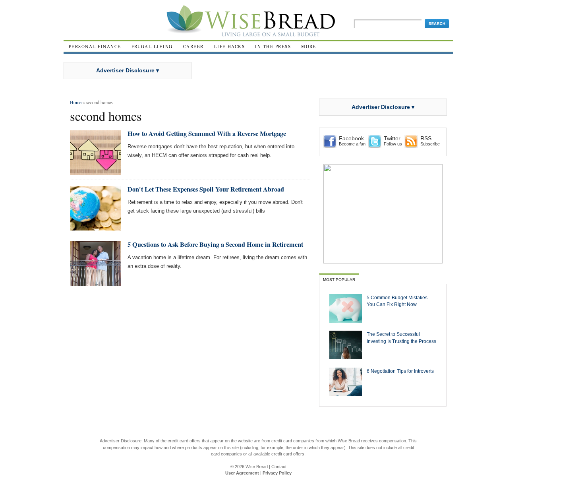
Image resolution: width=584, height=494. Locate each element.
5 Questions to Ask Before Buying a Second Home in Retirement (215, 244)
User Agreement (242, 473)
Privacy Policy (277, 473)
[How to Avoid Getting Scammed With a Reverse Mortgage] (95, 171)
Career (193, 46)
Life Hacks (229, 46)
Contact (278, 466)
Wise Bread (257, 466)
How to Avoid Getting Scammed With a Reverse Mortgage (207, 133)
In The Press (273, 46)
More (308, 46)
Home (75, 102)
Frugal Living (152, 46)
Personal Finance (95, 46)
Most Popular (339, 279)
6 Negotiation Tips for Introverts (400, 371)
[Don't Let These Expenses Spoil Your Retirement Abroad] (95, 227)
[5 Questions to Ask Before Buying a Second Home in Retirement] (95, 282)
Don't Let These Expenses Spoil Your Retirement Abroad (206, 189)
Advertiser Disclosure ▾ (127, 70)
